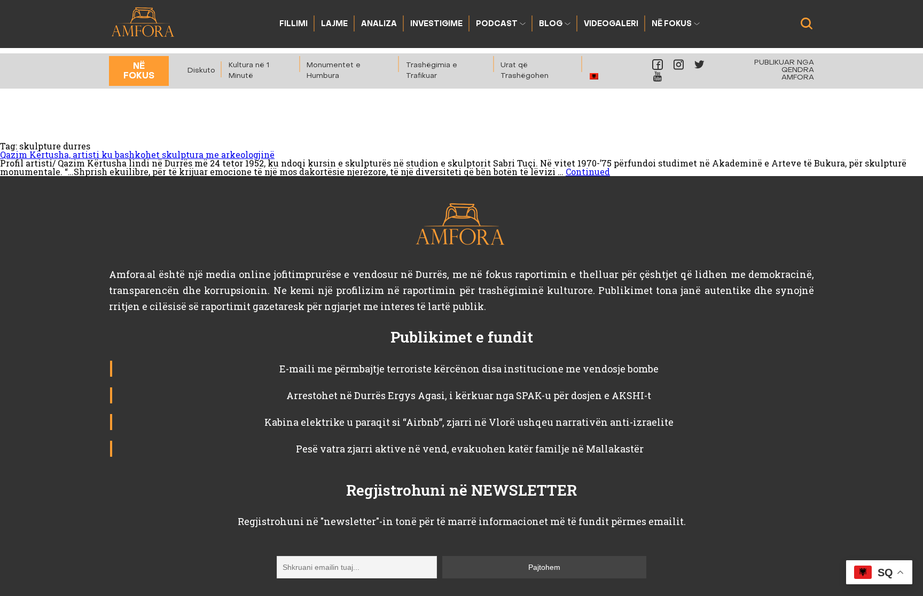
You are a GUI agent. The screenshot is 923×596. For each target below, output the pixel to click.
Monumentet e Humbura (334, 71)
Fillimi (293, 24)
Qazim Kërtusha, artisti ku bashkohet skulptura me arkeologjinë (137, 154)
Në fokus (672, 24)
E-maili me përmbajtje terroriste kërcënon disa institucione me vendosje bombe (469, 368)
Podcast (497, 24)
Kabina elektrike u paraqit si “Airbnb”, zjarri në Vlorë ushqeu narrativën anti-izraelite (469, 422)
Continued (588, 171)
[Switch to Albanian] (594, 76)
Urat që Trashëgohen (524, 71)
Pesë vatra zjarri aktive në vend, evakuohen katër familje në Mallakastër (469, 448)
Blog (550, 24)
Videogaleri (611, 24)
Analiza (379, 24)
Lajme (334, 24)
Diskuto (201, 70)
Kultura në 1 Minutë (249, 71)
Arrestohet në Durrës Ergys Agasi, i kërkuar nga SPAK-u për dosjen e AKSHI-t (468, 395)
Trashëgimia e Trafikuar (431, 71)
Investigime (436, 24)
